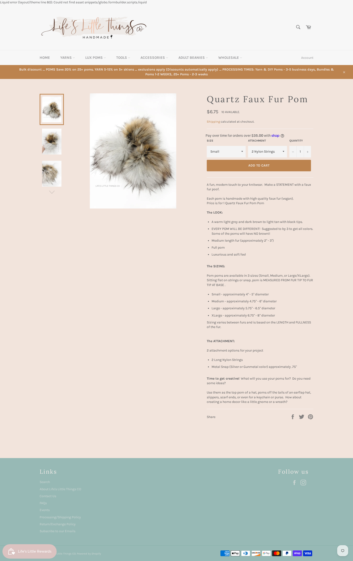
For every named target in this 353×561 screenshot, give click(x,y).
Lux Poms (94, 57)
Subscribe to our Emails (57, 531)
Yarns (66, 57)
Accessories (153, 57)
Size (210, 140)
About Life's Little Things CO (60, 489)
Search (45, 482)
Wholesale (229, 57)
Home (45, 57)
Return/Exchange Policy (58, 524)
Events (45, 510)
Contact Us (48, 496)
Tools (122, 57)
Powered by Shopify (89, 553)
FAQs (43, 503)
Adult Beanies (192, 57)
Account (307, 58)
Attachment (257, 140)
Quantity (296, 140)
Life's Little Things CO (62, 553)
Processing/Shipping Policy (60, 517)
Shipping (213, 121)
